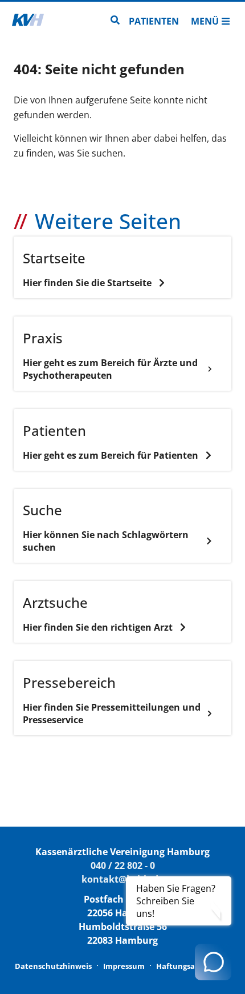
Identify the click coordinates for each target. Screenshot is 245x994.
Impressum (124, 966)
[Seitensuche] (115, 21)
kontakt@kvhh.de (122, 879)
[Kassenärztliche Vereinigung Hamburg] (28, 21)
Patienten (154, 21)
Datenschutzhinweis (53, 966)
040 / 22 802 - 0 (123, 865)
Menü (205, 21)
